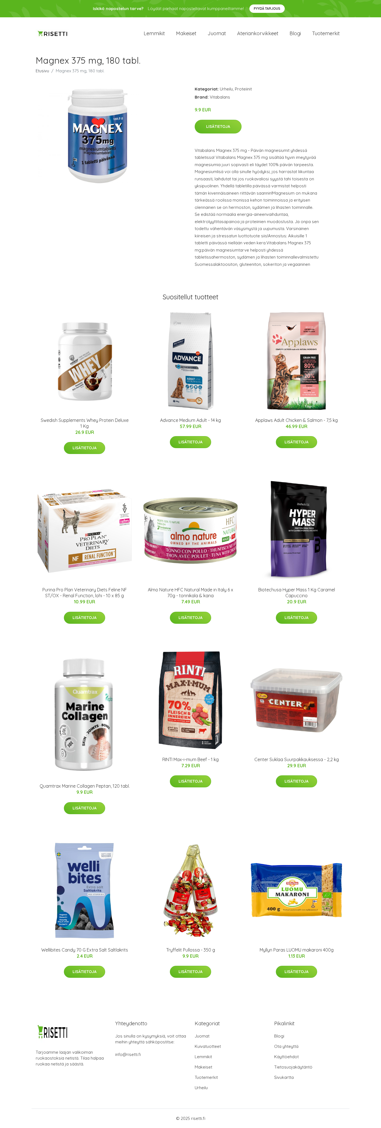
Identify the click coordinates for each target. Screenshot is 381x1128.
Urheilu (226, 89)
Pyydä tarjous (267, 8)
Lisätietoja (218, 126)
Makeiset (186, 33)
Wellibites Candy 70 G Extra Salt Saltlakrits (84, 950)
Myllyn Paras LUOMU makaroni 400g (297, 950)
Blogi (295, 33)
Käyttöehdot (286, 1056)
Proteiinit (243, 89)
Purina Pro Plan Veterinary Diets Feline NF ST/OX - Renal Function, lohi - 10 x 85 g (84, 592)
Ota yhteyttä (286, 1046)
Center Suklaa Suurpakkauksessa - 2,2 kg (296, 759)
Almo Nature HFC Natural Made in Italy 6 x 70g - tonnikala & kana (190, 592)
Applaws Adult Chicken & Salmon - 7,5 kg (296, 420)
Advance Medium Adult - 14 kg (190, 420)
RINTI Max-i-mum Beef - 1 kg (190, 759)
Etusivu (42, 70)
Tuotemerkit (326, 33)
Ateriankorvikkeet (257, 33)
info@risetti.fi (128, 1054)
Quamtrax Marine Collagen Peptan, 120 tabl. (85, 786)
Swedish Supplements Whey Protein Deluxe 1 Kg (85, 423)
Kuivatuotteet (208, 1046)
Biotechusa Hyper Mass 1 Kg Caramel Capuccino (296, 592)
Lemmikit (154, 33)
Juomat (217, 33)
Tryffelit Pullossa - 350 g (190, 950)
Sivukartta (284, 1077)
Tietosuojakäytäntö (293, 1067)
